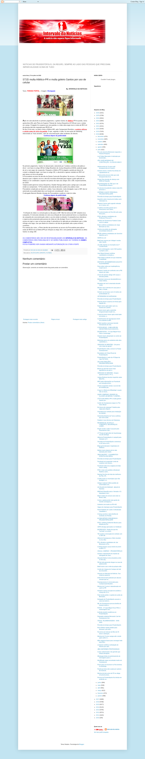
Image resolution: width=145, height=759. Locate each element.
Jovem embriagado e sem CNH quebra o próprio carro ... (109, 249)
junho (100, 682)
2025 (98, 115)
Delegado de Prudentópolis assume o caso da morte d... (109, 600)
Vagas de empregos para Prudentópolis (109, 507)
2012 (98, 712)
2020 (98, 129)
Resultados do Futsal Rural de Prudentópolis (106, 354)
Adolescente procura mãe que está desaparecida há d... (108, 175)
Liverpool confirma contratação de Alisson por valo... (107, 645)
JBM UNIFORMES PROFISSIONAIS (108, 649)
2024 (98, 118)
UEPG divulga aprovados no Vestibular (109, 527)
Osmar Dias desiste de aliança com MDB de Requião (108, 180)
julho (99, 149)
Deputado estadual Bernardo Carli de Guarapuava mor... (109, 617)
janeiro (100, 696)
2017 (98, 699)
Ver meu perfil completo (101, 732)
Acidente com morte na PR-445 (107, 504)
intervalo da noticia (36, 250)
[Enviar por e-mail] (55, 250)
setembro (101, 144)
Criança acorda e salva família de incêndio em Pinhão (107, 514)
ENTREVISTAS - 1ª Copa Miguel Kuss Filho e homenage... (109, 332)
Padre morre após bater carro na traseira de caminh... (107, 306)
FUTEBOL (49, 252)
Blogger (81, 744)
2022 (98, 123)
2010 (98, 718)
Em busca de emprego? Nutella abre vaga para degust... (108, 408)
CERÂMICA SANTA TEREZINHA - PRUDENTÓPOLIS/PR (107, 193)
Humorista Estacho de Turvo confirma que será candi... (109, 416)
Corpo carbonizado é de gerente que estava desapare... (108, 652)
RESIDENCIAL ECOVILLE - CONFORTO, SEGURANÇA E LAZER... (107, 424)
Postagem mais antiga (80, 319)
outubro (100, 141)
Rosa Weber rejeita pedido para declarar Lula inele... (107, 628)
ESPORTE (42, 252)
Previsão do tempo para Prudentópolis (109, 196)
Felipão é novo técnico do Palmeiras (108, 420)
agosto (100, 147)
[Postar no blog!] (58, 250)
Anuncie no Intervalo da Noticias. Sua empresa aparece (109, 574)
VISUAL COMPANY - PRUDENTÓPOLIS (109, 551)
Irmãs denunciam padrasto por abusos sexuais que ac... (109, 578)
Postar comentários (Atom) (36, 322)
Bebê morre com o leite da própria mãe (109, 566)
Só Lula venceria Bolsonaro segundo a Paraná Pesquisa (109, 152)
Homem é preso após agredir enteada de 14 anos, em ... (109, 204)
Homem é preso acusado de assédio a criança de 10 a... (109, 591)
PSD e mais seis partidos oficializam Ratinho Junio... (108, 470)
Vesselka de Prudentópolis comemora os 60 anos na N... (109, 442)
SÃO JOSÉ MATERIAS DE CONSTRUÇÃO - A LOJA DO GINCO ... (109, 162)
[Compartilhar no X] (60, 250)
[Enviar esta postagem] (51, 250)
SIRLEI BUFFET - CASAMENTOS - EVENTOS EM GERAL (108, 455)
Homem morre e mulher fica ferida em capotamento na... (109, 171)
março (100, 690)
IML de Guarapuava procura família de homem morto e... (109, 604)
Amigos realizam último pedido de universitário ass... (107, 483)
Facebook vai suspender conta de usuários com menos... (107, 462)
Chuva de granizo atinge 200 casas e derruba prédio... (108, 275)
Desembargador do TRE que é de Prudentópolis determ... (107, 184)
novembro (101, 139)
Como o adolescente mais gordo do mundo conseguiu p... (108, 501)
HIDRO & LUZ (101, 238)
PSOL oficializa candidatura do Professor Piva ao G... (106, 217)
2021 (98, 126)
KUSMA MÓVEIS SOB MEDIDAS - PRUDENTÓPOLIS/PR (107, 519)
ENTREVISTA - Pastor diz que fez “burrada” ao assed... (107, 530)
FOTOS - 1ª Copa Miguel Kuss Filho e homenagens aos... (109, 608)
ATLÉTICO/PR (35, 252)
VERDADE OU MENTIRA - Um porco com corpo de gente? (108, 345)
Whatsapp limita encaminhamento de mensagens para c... (108, 657)
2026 (98, 113)
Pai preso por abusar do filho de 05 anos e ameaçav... (108, 632)
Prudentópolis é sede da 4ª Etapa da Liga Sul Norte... (108, 358)
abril (99, 688)
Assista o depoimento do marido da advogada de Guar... (108, 554)
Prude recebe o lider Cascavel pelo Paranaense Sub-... (108, 429)
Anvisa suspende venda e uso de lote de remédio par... (109, 386)
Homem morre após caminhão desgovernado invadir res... (106, 311)
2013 (98, 710)
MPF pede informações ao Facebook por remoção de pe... (108, 382)
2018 (98, 134)
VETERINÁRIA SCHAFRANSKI (106, 296)
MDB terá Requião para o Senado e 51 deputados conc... (109, 492)
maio (99, 685)
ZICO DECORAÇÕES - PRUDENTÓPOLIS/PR (105, 362)
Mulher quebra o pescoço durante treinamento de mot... (107, 324)
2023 (98, 121)
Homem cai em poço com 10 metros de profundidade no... (109, 292)
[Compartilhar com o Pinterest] (64, 250)
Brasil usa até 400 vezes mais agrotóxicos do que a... (106, 369)
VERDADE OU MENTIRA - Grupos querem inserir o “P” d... (107, 373)
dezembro (101, 136)
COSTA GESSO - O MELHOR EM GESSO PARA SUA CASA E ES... (108, 328)
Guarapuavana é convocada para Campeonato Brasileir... (107, 582)
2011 (98, 715)
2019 (98, 131)
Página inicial (55, 319)
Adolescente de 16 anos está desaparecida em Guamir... (106, 167)
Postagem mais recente (30, 319)
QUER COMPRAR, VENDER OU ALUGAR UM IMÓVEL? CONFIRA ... (109, 395)
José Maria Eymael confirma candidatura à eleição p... (106, 254)
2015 (98, 704)
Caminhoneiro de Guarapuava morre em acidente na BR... (108, 319)
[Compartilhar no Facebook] (62, 250)
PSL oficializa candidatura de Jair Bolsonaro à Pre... (107, 543)
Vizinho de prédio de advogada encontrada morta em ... (107, 230)
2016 (98, 702)
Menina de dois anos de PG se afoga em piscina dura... (108, 674)
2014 (98, 707)
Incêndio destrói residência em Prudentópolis (106, 613)
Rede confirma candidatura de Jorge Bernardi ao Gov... (108, 225)
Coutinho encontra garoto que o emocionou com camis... (107, 208)
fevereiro (100, 693)
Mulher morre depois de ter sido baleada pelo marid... (107, 451)
